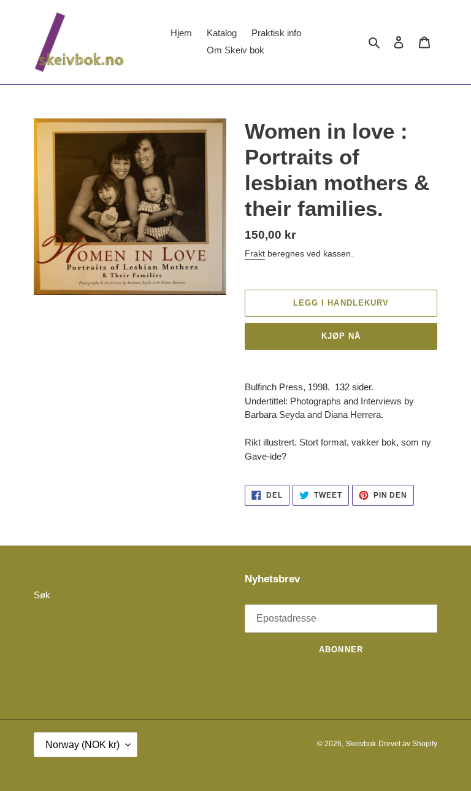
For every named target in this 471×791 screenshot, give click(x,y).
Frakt (255, 253)
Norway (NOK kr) (82, 744)
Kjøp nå (341, 336)
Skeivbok (360, 743)
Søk (42, 595)
